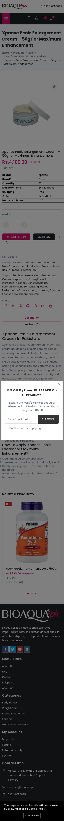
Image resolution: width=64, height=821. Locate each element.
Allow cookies (32, 815)
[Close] (59, 384)
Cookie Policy (37, 809)
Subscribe (48, 419)
